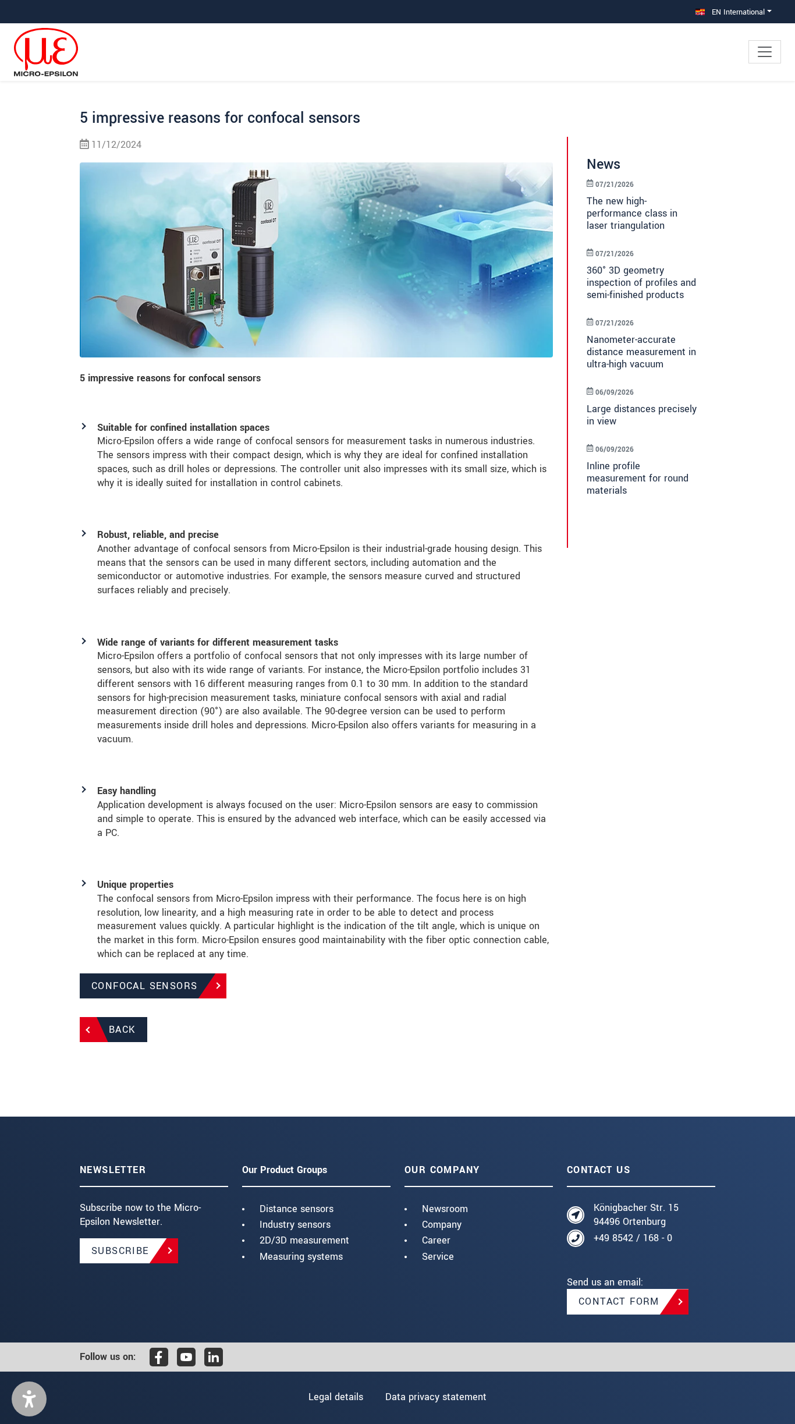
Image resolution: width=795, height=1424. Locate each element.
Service (438, 1257)
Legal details (335, 1397)
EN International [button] (737, 11)
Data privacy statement (436, 1397)
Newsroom (445, 1209)
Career (436, 1240)
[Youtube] (186, 1357)
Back (122, 1029)
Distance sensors (296, 1209)
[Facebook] (159, 1357)
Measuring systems (301, 1257)
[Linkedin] (213, 1357)
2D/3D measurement (304, 1240)
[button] (29, 1399)
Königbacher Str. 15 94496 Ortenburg (636, 1214)
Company (442, 1224)
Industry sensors (295, 1224)
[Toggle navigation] (764, 51)
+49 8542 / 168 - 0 (633, 1238)
